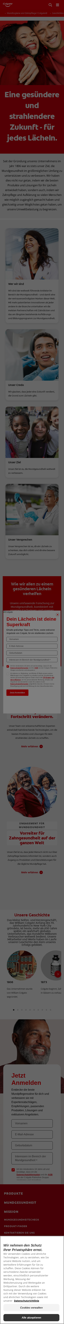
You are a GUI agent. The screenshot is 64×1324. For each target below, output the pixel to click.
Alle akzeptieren (31, 1317)
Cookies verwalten (31, 1307)
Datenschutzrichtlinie (26, 1300)
